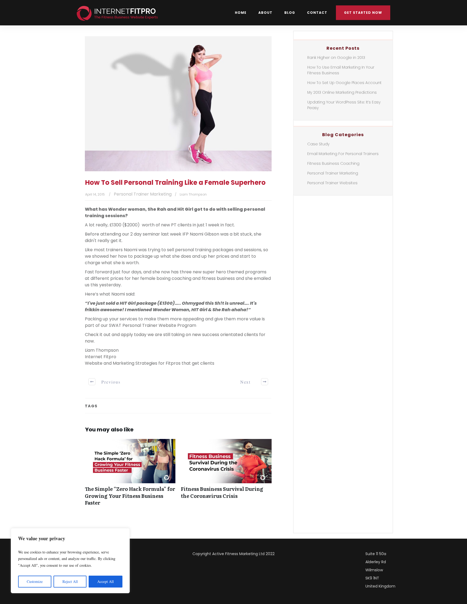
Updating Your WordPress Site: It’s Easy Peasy (344, 104)
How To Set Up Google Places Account (344, 82)
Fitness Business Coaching (333, 163)
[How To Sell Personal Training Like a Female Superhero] (178, 103)
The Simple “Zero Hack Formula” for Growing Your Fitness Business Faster (130, 475)
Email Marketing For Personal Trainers (343, 153)
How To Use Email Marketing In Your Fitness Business (340, 70)
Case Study (318, 144)
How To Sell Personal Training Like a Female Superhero (175, 182)
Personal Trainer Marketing (143, 194)
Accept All (105, 581)
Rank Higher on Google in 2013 (336, 57)
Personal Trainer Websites (332, 183)
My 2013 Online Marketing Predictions (342, 92)
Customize (35, 581)
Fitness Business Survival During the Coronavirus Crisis (226, 475)
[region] (70, 560)
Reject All (70, 581)
